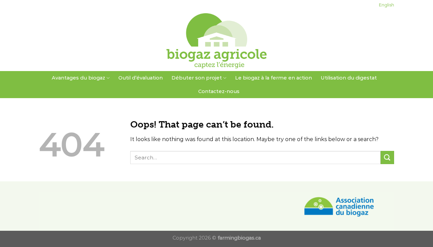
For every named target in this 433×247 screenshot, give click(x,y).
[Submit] (387, 157)
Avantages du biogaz (78, 78)
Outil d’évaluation (140, 78)
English (386, 4)
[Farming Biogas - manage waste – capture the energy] (216, 41)
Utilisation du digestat (349, 78)
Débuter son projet (197, 78)
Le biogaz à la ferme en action (273, 78)
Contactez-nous (219, 91)
